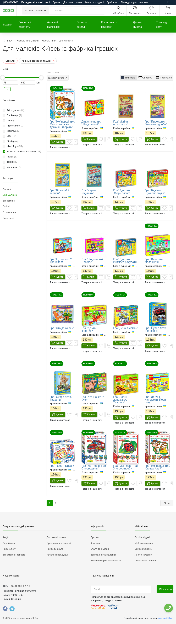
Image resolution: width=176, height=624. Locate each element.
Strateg (12, 141)
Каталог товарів (34, 10)
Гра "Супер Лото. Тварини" (61, 398)
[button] (128, 78)
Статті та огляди (100, 548)
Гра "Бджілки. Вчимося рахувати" (125, 260)
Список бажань (143, 548)
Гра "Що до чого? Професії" (92, 260)
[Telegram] (12, 609)
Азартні (7, 189)
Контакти (143, 2)
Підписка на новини (102, 575)
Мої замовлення (144, 543)
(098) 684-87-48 (20, 585)
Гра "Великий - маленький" (154, 260)
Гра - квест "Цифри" (62, 465)
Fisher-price (15, 125)
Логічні (6, 206)
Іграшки (7, 24)
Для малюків (10, 194)
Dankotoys (14, 115)
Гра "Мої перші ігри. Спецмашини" (94, 467)
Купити (60, 141)
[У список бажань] (69, 142)
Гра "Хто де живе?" (62, 328)
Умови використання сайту (106, 560)
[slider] (2, 77)
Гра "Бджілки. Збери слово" (121, 192)
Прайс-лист (113, 2)
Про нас (57, 2)
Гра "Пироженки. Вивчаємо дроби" (156, 123)
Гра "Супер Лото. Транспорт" (156, 329)
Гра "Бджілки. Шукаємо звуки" (155, 192)
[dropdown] (168, 608)
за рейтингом (56, 77)
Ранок (12, 156)
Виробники (9, 543)
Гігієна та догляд (82, 24)
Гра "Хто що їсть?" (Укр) (93, 398)
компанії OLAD (165, 618)
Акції (47, 2)
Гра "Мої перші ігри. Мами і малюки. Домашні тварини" (62, 124)
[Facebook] (5, 609)
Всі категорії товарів (14, 554)
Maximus (13, 130)
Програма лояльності (59, 543)
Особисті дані (142, 537)
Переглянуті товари (146, 560)
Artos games (15, 110)
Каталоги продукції (94, 2)
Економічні (9, 200)
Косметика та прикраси (109, 24)
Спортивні (8, 218)
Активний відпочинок (53, 24)
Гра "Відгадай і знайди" (59, 192)
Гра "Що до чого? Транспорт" (61, 260)
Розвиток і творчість (25, 24)
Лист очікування (143, 554)
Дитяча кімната (137, 24)
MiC (11, 136)
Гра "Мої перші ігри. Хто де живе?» (125, 467)
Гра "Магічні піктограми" (121, 123)
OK (7, 89)
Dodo (11, 120)
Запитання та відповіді (103, 554)
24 (165, 503)
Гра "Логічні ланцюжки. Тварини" (120, 399)
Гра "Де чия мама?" (125, 328)
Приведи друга (128, 2)
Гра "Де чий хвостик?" (88, 329)
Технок (12, 161)
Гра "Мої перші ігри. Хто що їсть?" (157, 467)
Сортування (53, 72)
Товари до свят (162, 24)
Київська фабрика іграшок (24, 151)
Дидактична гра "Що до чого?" (91, 123)
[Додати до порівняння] (77, 142)
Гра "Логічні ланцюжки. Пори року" (155, 399)
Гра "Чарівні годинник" (89, 192)
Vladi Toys (15, 146)
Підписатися (166, 589)
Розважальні (9, 212)
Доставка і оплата (72, 2)
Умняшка (14, 167)
